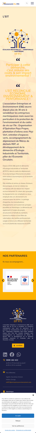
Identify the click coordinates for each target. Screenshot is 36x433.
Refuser (18, 421)
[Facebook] (12, 354)
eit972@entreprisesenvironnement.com (18, 382)
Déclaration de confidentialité (23, 430)
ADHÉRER (19, 345)
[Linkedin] (5, 354)
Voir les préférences (18, 426)
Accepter (18, 415)
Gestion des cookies (10, 430)
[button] (33, 395)
